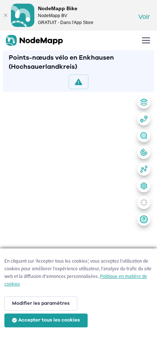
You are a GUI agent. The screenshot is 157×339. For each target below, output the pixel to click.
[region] (78, 214)
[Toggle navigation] (145, 40)
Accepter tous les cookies (49, 320)
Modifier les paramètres (41, 303)
